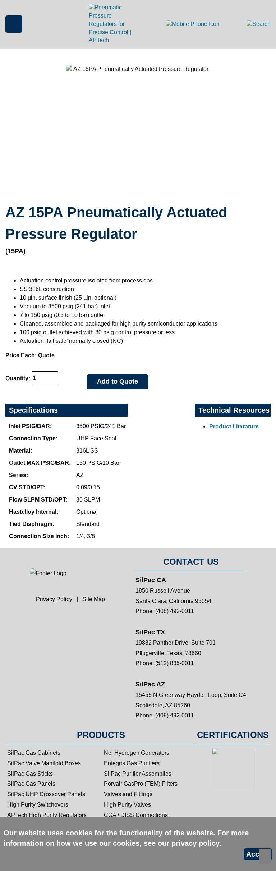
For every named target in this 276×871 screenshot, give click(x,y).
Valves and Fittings (128, 794)
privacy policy (195, 843)
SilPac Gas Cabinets (33, 753)
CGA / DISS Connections (136, 815)
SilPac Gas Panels (31, 784)
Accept (258, 854)
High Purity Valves (127, 805)
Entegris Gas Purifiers (132, 763)
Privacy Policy (54, 599)
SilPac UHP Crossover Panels (46, 794)
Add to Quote (117, 381)
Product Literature (234, 426)
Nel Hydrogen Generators (136, 753)
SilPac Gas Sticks (30, 774)
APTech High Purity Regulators (47, 815)
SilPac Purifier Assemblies (137, 774)
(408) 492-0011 (174, 611)
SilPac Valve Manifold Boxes (44, 763)
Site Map (93, 599)
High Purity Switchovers (37, 805)
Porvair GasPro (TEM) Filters (141, 784)
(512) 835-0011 (174, 663)
